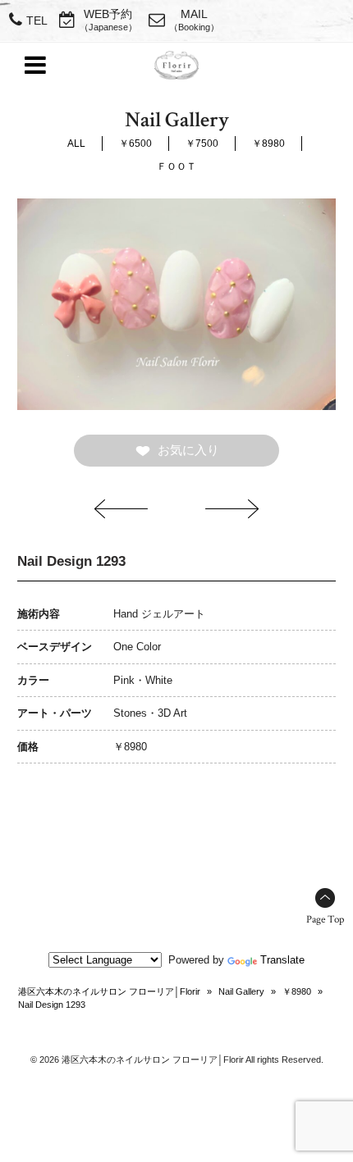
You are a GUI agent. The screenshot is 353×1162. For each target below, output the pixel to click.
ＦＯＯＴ (176, 166)
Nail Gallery (241, 991)
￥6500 (135, 143)
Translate (282, 960)
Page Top (325, 920)
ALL (76, 143)
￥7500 (202, 143)
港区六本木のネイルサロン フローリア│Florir (109, 991)
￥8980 (268, 143)
